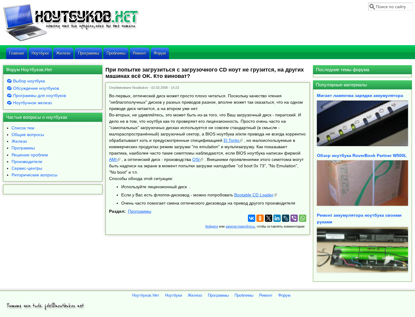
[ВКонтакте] (251, 218)
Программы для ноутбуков (39, 95)
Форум (160, 53)
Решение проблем (30, 154)
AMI (113, 159)
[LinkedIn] (277, 218)
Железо (63, 53)
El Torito (231, 140)
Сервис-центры (27, 168)
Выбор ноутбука (29, 80)
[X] (268, 218)
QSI (196, 159)
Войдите (211, 226)
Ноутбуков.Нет (145, 295)
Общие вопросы (28, 134)
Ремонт (139, 53)
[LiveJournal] (285, 218)
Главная (16, 53)
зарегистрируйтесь (240, 226)
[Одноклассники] (260, 218)
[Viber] (294, 218)
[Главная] (71, 40)
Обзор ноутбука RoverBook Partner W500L (362, 155)
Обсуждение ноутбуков (36, 88)
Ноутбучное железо (32, 102)
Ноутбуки (40, 53)
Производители (27, 161)
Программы (88, 53)
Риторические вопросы (34, 174)
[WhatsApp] (302, 218)
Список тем (23, 127)
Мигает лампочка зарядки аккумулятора (360, 95)
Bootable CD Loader (253, 194)
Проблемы (116, 53)
